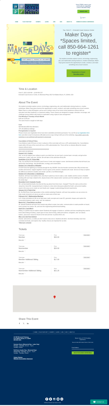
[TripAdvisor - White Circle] (61, 399)
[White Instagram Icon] (54, 399)
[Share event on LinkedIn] (28, 323)
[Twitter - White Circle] (50, 399)
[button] (83, 17)
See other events (78, 74)
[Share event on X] (23, 323)
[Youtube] (58, 399)
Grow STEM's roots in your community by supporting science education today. (83, 6)
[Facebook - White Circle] (46, 399)
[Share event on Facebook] (19, 323)
